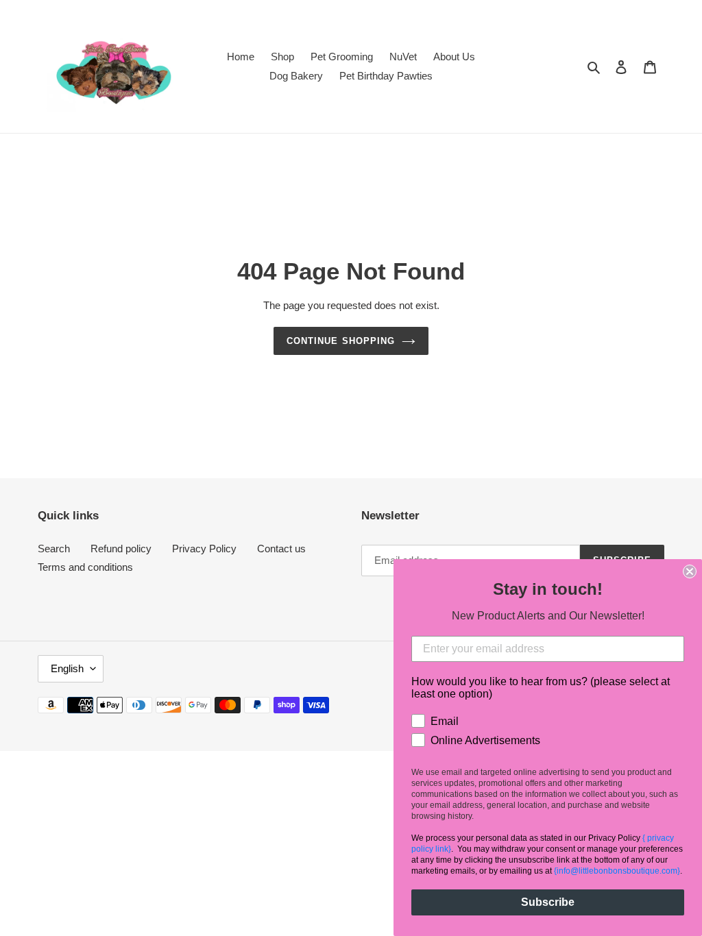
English (67, 668)
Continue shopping (341, 341)
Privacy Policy (204, 548)
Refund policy (121, 548)
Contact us (281, 548)
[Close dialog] (690, 571)
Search (54, 548)
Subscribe (547, 902)
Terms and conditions (85, 567)
